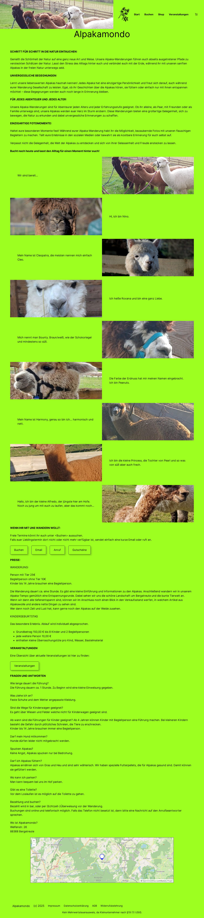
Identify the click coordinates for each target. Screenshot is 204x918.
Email (38, 549)
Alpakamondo (21, 906)
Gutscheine (79, 549)
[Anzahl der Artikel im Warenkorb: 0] (196, 14)
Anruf (57, 549)
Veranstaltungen (24, 665)
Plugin (169, 881)
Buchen (19, 549)
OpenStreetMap (149, 881)
